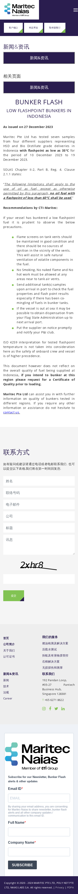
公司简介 (9, 644)
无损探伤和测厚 (52, 667)
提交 (13, 595)
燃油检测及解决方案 (55, 643)
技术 (6, 686)
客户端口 (13, 27)
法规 (6, 692)
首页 (6, 638)
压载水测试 (49, 649)
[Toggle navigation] (75, 9)
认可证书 (9, 656)
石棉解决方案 (51, 661)
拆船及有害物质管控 (55, 655)
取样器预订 (54, 27)
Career (7, 698)
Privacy (59, 887)
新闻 (6, 680)
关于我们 (9, 650)
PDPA (70, 887)
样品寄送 (33, 27)
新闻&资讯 (39, 57)
